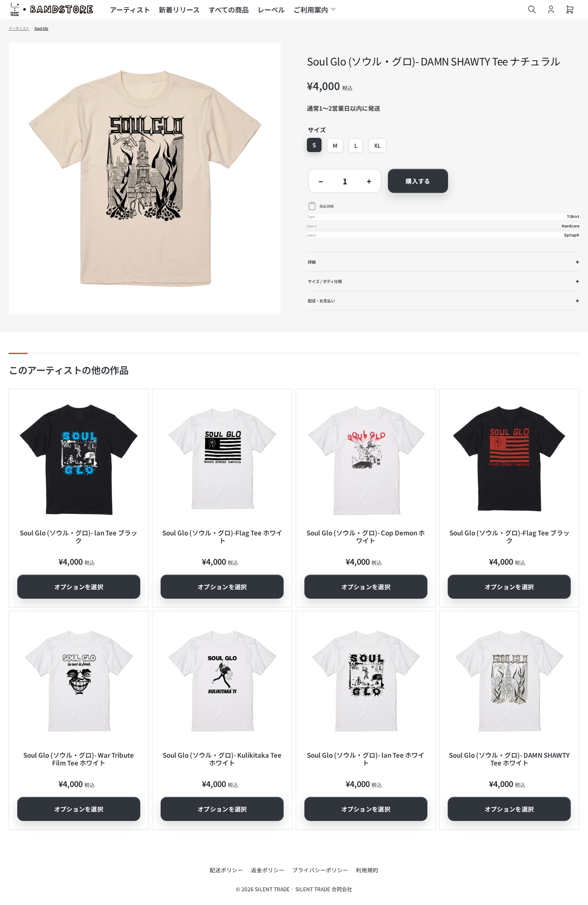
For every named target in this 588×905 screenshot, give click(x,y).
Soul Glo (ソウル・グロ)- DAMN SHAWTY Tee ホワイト (509, 758)
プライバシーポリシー (320, 870)
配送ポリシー (226, 870)
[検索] (532, 9)
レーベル (271, 9)
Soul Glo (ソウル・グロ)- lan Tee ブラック (78, 536)
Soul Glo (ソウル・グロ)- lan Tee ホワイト (365, 758)
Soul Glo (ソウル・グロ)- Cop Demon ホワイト (365, 536)
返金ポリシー (268, 870)
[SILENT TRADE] (52, 9)
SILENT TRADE (272, 889)
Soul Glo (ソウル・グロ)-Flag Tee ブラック (509, 536)
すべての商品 (228, 9)
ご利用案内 (311, 9)
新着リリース (179, 9)
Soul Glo (41, 28)
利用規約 (367, 870)
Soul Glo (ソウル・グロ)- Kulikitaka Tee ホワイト (222, 758)
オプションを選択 (78, 586)
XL (377, 145)
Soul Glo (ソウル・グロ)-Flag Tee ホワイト (222, 536)
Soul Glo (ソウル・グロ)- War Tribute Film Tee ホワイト (78, 758)
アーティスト (130, 9)
